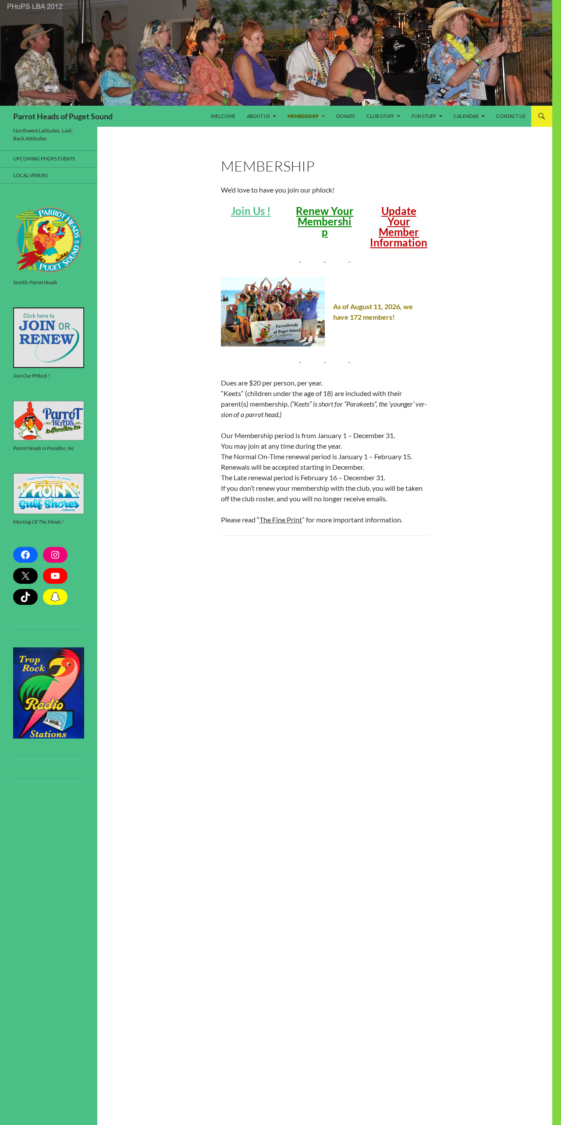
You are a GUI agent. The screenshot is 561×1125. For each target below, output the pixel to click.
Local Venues (30, 175)
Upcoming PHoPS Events (44, 158)
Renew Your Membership (325, 221)
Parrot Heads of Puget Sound (63, 116)
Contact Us (510, 116)
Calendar (466, 116)
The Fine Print (280, 519)
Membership (303, 116)
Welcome (223, 116)
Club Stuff (380, 116)
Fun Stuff (424, 116)
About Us (258, 116)
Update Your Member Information (398, 226)
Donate (345, 116)
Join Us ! (251, 210)
